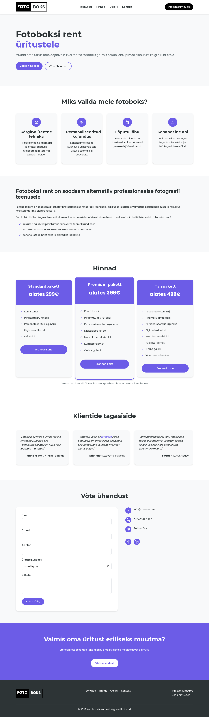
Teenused (86, 7)
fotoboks (106, 437)
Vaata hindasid (29, 66)
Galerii (114, 7)
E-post (26, 530)
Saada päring (33, 601)
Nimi (24, 515)
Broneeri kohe (43, 349)
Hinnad (100, 7)
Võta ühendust (58, 66)
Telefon (26, 545)
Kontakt (127, 7)
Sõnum (26, 575)
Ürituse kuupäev (32, 560)
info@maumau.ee (179, 7)
